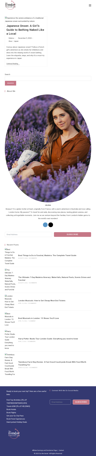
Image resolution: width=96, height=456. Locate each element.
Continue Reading (13, 64)
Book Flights (11, 413)
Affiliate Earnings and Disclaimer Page (44, 450)
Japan (16, 41)
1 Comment (32, 321)
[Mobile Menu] (90, 5)
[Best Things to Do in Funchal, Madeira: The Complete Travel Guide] (10, 256)
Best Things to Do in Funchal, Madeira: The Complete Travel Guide (47, 255)
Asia (10, 41)
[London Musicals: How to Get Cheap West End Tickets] (10, 302)
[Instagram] (45, 224)
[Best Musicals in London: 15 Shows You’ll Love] (10, 319)
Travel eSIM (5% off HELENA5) (18, 406)
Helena (11, 38)
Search (7, 74)
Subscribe (72, 234)
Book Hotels (11, 409)
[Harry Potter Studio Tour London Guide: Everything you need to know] (10, 340)
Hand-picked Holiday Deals (17, 422)
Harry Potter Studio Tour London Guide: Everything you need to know (48, 339)
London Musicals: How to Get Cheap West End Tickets (41, 301)
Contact (61, 450)
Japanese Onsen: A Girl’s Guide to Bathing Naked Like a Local (25, 29)
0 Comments (33, 258)
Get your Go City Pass (15, 416)
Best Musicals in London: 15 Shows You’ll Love (38, 318)
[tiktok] (50, 224)
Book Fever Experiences (16, 419)
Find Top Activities (14, 400)
